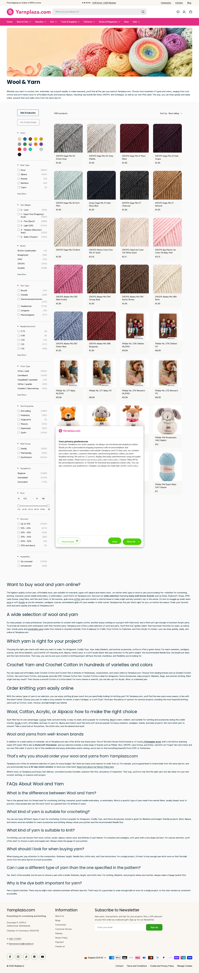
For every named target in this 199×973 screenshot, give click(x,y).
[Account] (184, 12)
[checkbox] (19, 139)
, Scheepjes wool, (152, 741)
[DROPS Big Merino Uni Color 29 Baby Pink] (167, 232)
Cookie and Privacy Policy (162, 966)
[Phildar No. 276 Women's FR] (167, 373)
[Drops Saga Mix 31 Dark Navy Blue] (101, 185)
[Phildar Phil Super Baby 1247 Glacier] (167, 466)
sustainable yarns (35, 629)
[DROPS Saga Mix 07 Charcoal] (134, 185)
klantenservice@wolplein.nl (21, 944)
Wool (112, 720)
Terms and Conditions (137, 966)
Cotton (42, 720)
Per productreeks (28, 122)
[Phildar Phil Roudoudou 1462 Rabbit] (167, 419)
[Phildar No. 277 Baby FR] (101, 373)
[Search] (143, 12)
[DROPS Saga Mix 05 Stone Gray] (68, 138)
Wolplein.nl (19, 966)
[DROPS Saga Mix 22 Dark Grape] (167, 138)
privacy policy (97, 460)
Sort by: (169, 113)
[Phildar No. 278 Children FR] (167, 326)
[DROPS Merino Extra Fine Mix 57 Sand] (101, 232)
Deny (114, 541)
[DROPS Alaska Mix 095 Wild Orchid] (68, 279)
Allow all (131, 541)
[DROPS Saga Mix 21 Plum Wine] (134, 138)
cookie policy (112, 460)
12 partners (90, 456)
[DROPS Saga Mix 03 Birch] (68, 232)
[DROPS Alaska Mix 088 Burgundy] (101, 326)
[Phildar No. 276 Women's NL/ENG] (134, 373)
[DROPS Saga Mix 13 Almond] (167, 185)
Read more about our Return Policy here (95, 767)
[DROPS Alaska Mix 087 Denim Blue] (68, 326)
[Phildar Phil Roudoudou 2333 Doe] (134, 419)
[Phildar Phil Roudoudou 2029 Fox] (68, 419)
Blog (189, 3)
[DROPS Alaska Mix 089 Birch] (167, 279)
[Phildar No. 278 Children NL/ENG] (134, 326)
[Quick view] (80, 150)
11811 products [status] (60, 113)
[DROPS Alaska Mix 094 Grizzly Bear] (101, 279)
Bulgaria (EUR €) (95, 957)
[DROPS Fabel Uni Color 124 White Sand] (134, 232)
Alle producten (28, 113)
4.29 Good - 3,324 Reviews (104, 3)
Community (166, 3)
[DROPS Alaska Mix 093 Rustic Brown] (134, 279)
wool (9, 602)
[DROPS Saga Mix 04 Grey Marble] (101, 138)
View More (21, 194)
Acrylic (22, 602)
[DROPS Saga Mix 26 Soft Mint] (68, 185)
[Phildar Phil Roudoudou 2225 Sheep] (101, 419)
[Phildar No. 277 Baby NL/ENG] (68, 373)
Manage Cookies (184, 966)
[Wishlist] (178, 12)
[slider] (18, 505)
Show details (68, 541)
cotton (77, 599)
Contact (179, 3)
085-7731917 (15, 939)
